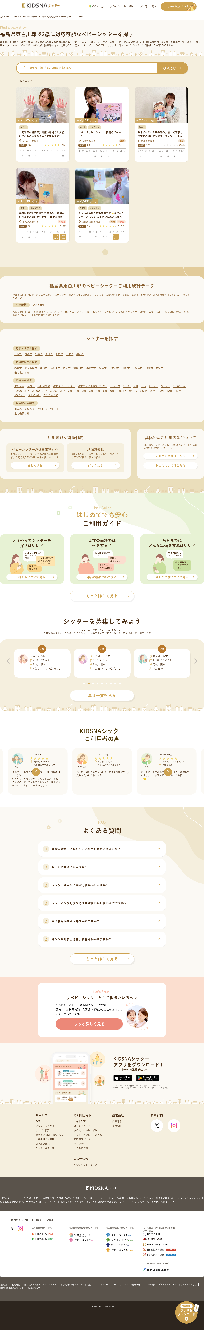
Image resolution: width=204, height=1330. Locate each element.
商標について (34, 1288)
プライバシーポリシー (106, 1285)
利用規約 (16, 1285)
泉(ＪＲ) (42, 409)
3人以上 (165, 386)
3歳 (91, 391)
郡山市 (43, 368)
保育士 (31, 386)
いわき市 (55, 368)
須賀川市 (78, 368)
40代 (178, 391)
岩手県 (39, 354)
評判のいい (34, 395)
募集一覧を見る (102, 695)
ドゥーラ (115, 386)
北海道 (18, 354)
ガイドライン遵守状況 (130, 1285)
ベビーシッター (81, 42)
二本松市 (114, 368)
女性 (143, 386)
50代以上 (19, 395)
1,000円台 (179, 386)
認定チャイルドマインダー (92, 386)
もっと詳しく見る (102, 959)
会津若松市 (31, 368)
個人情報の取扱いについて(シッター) (40, 1285)
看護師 (127, 386)
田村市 (126, 368)
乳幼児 (143, 391)
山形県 (69, 354)
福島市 (18, 368)
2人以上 (153, 386)
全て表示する (21, 372)
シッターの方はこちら (177, 6)
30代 (169, 391)
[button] (84, 683)
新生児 (133, 391)
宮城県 (49, 354)
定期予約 (19, 386)
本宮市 (159, 368)
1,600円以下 (21, 391)
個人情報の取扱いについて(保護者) (77, 1285)
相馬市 (103, 368)
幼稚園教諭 (43, 386)
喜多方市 (91, 368)
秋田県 (59, 354)
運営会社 (4, 1285)
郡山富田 (55, 409)
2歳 (84, 391)
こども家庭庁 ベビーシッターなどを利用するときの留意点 (170, 1285)
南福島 (18, 409)
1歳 (77, 391)
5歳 (105, 391)
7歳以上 (122, 391)
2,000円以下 (39, 391)
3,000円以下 (57, 391)
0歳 (70, 391)
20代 (161, 391)
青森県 (28, 354)
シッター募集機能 (123, 633)
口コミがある (50, 395)
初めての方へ (98, 6)
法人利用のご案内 (147, 6)
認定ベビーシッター (64, 386)
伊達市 (149, 368)
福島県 (80, 354)
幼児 (152, 391)
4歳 (98, 391)
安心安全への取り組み (121, 6)
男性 (135, 386)
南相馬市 (138, 368)
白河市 (67, 368)
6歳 (112, 391)
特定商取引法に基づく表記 (12, 1288)
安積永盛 (30, 409)
